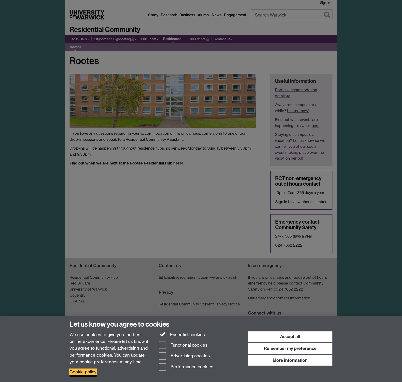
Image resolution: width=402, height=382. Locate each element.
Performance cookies (191, 367)
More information (290, 360)
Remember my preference (290, 348)
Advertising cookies (189, 356)
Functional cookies (188, 345)
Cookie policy (83, 372)
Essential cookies (187, 334)
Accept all (290, 336)
